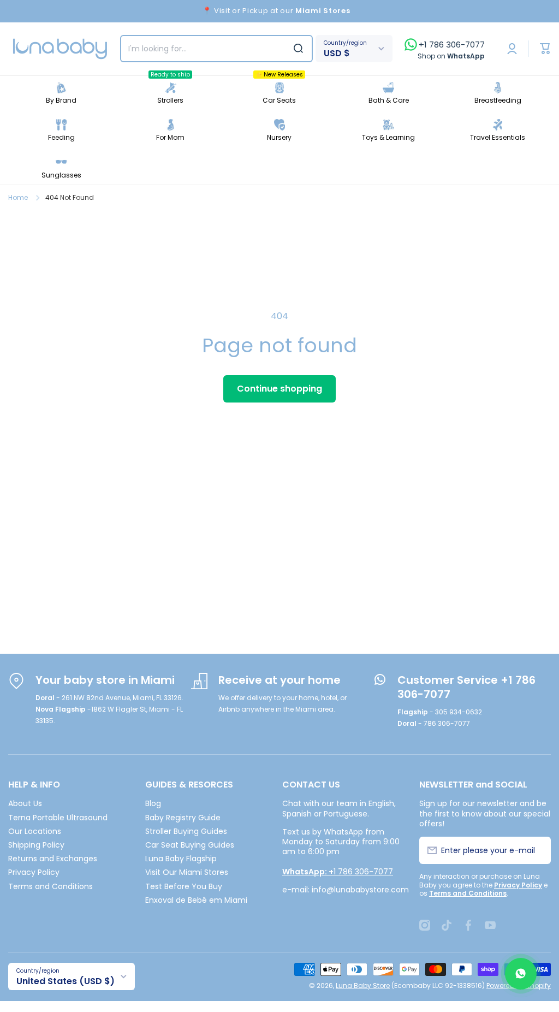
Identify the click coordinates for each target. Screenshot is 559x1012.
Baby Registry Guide (183, 817)
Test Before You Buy (183, 886)
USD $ (337, 53)
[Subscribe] (536, 850)
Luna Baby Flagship (181, 858)
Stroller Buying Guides (186, 831)
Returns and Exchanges (52, 858)
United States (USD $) (65, 981)
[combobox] (216, 48)
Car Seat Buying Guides (189, 844)
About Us (25, 803)
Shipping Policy (36, 844)
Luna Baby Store (363, 985)
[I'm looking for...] (298, 48)
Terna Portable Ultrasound (58, 817)
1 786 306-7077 (337, 871)
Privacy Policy (34, 872)
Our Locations (34, 831)
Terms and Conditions (50, 886)
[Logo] (60, 48)
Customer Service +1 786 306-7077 (466, 687)
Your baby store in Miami (105, 680)
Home (18, 197)
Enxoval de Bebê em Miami (196, 900)
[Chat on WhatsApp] (521, 974)
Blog (153, 803)
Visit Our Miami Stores (186, 872)
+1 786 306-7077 (452, 44)
